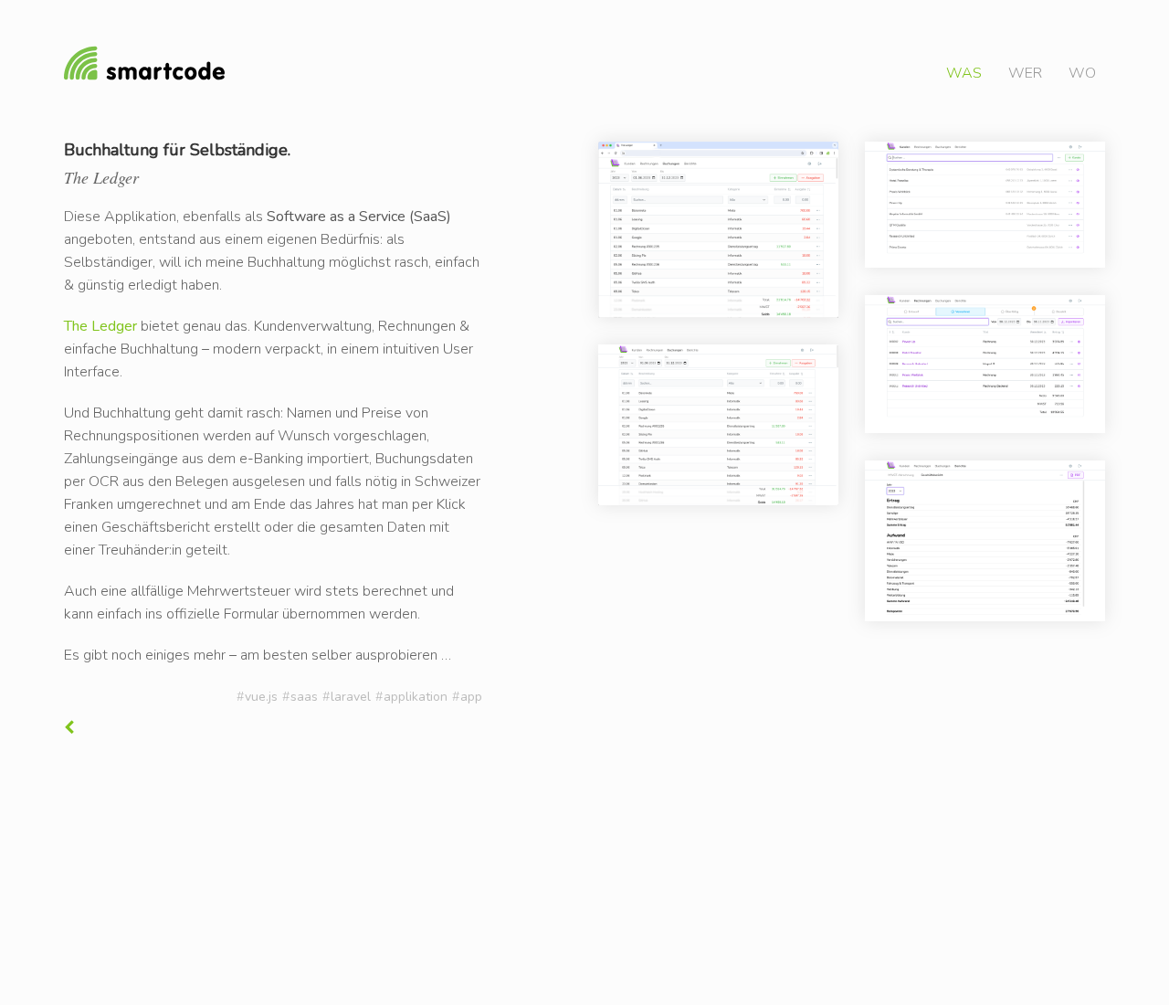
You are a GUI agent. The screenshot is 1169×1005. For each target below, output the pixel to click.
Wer (1025, 73)
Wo (1082, 73)
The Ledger (100, 326)
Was (964, 73)
